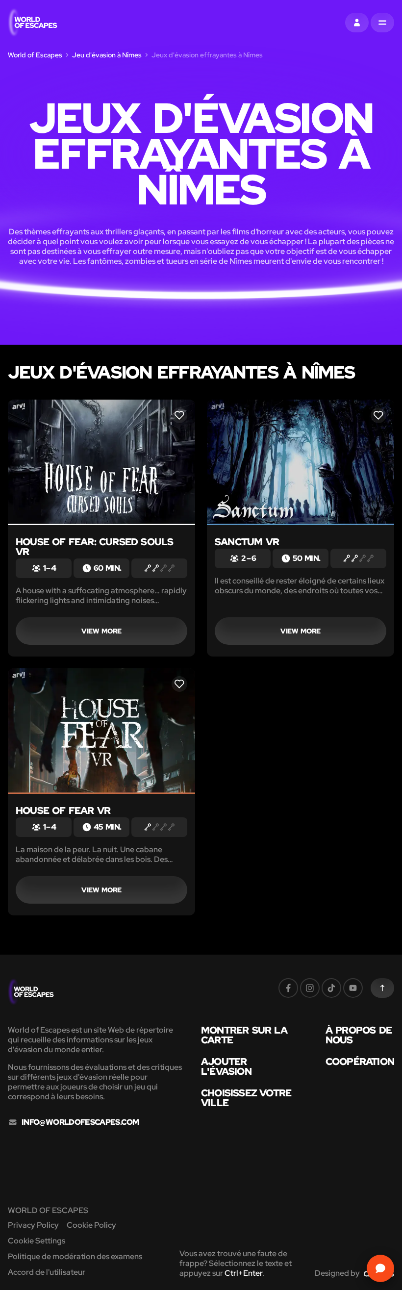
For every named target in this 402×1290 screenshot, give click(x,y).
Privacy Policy (33, 1225)
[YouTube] (353, 988)
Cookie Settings (36, 1241)
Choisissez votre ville (246, 1098)
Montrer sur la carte (244, 1035)
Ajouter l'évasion (226, 1066)
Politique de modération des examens (75, 1256)
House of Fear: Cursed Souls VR (94, 546)
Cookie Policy (91, 1225)
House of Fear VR (63, 810)
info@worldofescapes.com (80, 1122)
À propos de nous (359, 1035)
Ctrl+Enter (243, 1273)
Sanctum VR (247, 541)
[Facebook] (288, 988)
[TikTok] (331, 988)
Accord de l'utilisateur (46, 1272)
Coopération (360, 1061)
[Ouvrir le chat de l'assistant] (380, 1268)
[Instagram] (310, 988)
